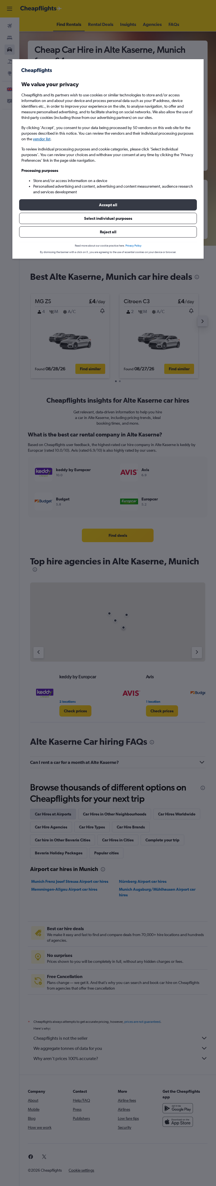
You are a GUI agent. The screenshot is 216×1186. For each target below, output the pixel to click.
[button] (108, 204)
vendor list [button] (41, 139)
